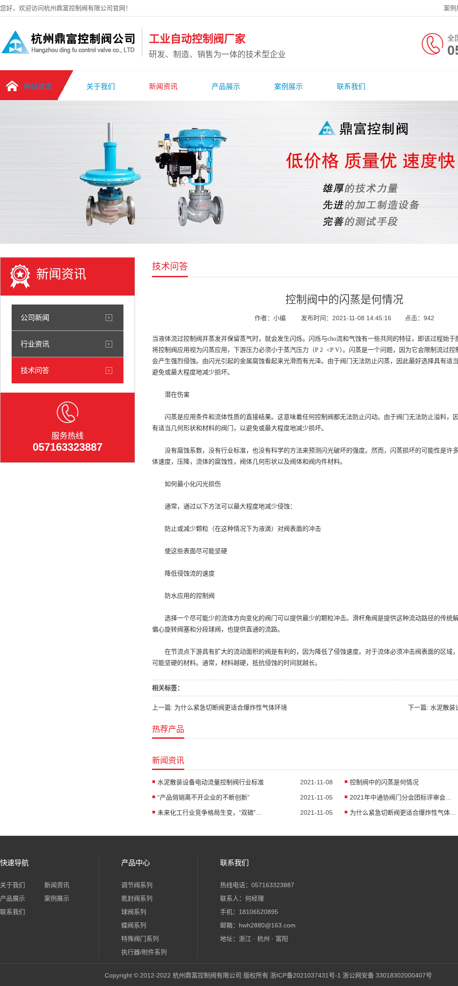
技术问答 (35, 370)
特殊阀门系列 (140, 938)
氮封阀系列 (137, 898)
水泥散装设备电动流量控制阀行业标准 (210, 782)
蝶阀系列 (133, 925)
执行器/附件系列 (144, 952)
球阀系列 (133, 911)
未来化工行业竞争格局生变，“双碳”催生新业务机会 (211, 812)
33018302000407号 (404, 975)
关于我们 (100, 86)
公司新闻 (35, 317)
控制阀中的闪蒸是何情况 (384, 782)
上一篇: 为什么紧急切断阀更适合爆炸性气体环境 (219, 707)
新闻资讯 (163, 86)
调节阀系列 (137, 885)
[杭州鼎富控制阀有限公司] (68, 55)
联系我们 (351, 86)
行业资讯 (35, 344)
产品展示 (226, 86)
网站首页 (38, 86)
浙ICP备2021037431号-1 (305, 975)
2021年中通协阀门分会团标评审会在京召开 (403, 797)
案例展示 (288, 86)
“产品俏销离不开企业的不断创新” (203, 797)
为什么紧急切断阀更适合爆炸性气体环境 (403, 812)
